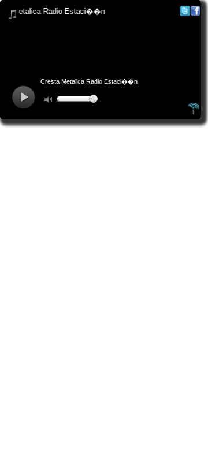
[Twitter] (185, 13)
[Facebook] (195, 13)
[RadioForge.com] (193, 112)
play (23, 97)
